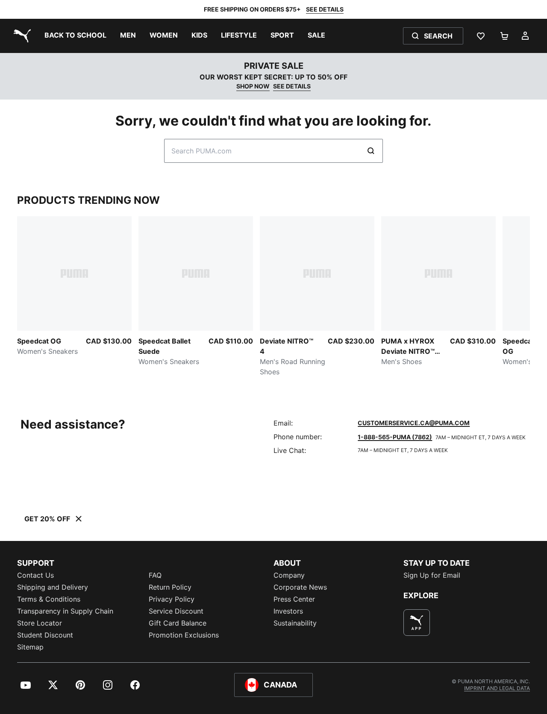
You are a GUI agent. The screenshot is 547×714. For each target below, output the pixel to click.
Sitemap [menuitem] (30, 647)
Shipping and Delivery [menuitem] (52, 587)
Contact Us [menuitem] (35, 575)
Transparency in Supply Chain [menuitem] (65, 611)
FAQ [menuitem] (155, 575)
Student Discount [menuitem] (45, 635)
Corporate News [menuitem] (300, 587)
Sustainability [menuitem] (295, 623)
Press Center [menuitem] (294, 599)
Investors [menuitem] (288, 611)
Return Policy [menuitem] (170, 587)
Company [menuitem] (289, 575)
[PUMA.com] (20, 35)
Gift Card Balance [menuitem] (177, 623)
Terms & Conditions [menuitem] (48, 599)
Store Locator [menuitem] (39, 623)
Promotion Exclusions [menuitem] (184, 635)
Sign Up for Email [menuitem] (431, 575)
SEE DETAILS (325, 9)
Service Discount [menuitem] (176, 611)
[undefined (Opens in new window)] (416, 622)
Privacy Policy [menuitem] (171, 599)
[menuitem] (75, 36)
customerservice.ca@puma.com (414, 422)
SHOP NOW (253, 86)
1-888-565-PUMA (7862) (395, 437)
